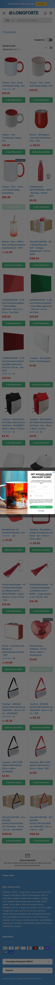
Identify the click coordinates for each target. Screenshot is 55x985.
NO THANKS (41, 511)
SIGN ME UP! (41, 507)
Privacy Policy (47, 502)
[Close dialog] (53, 472)
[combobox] (31, 495)
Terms (30, 503)
